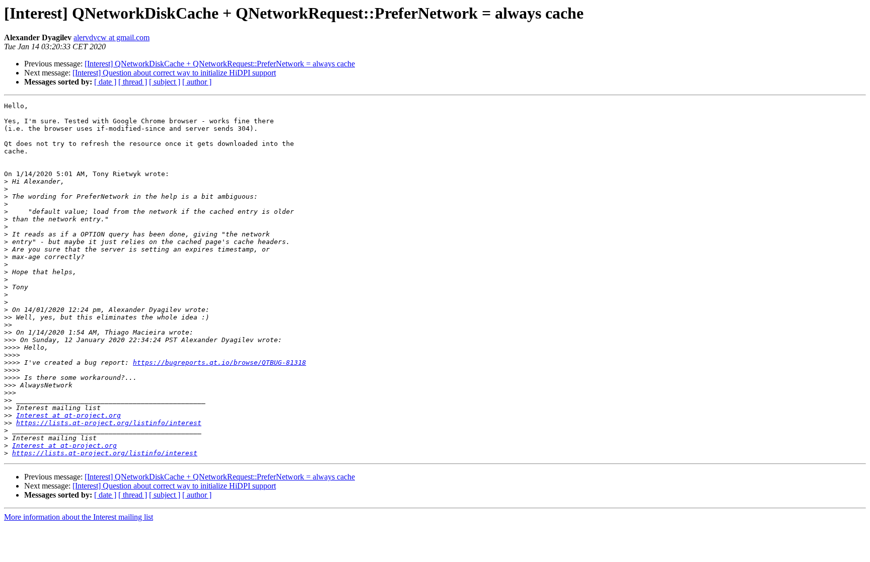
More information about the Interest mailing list (78, 517)
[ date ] (105, 81)
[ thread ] (132, 81)
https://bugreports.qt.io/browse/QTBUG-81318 (219, 362)
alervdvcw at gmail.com (112, 37)
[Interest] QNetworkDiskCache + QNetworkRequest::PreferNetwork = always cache (220, 63)
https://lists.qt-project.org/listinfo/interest (108, 423)
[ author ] (196, 81)
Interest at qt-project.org (68, 415)
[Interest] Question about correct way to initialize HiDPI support (174, 72)
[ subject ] (164, 81)
